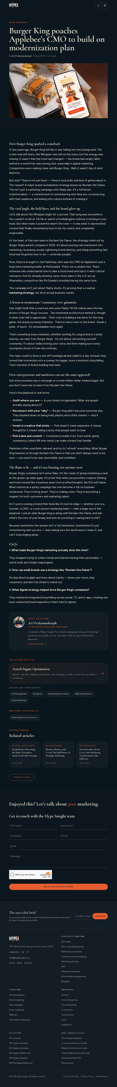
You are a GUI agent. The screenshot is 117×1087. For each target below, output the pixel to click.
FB (22, 952)
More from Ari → (37, 644)
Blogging (65, 981)
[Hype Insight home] (13, 5)
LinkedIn (14, 952)
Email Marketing (19, 700)
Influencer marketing (70, 971)
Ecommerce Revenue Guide (74, 1043)
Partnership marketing (19, 1020)
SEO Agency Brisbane (19, 1048)
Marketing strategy (70, 961)
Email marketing (16, 1000)
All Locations (15, 1038)
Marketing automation (71, 951)
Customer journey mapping (74, 956)
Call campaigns (16, 1005)
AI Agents (37, 694)
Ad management (17, 995)
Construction (67, 1015)
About (12, 963)
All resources (67, 1063)
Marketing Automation (58, 694)
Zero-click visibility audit (72, 946)
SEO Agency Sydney (18, 1043)
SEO (63, 966)
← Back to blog (21, 777)
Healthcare (66, 1025)
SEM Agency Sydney (18, 1058)
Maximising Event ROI (71, 1058)
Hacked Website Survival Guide (75, 1053)
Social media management (73, 976)
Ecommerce (67, 1010)
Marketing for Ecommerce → (25, 717)
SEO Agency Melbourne (20, 1053)
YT (27, 952)
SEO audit (66, 942)
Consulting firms (68, 1005)
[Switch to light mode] (98, 5)
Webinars (13, 1015)
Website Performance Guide (74, 1048)
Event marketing (16, 1010)
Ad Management (19, 694)
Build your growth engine (58, 887)
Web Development (83, 694)
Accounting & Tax (69, 1000)
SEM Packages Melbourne (21, 1063)
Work (19, 963)
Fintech (64, 995)
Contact (28, 963)
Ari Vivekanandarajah (22, 56)
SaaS (63, 1020)
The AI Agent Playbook (71, 1038)
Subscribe (100, 916)
